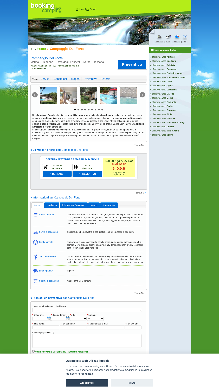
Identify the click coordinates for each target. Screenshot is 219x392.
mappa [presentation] (94, 205)
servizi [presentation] (37, 205)
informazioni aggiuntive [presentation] (73, 205)
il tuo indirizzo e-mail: (97, 324)
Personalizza (85, 373)
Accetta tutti (87, 382)
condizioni (60, 79)
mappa (75, 79)
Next (142, 95)
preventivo (90, 79)
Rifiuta (132, 382)
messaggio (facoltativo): (43, 332)
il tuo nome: (38, 324)
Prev (35, 95)
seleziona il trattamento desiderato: (49, 306)
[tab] (37, 205)
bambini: (91, 315)
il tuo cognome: (67, 324)
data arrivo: (38, 315)
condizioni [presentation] (52, 205)
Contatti (93, 9)
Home (82, 9)
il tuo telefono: (132, 324)
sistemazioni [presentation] (108, 205)
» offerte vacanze (162, 57)
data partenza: (58, 315)
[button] (132, 64)
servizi (45, 79)
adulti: (73, 315)
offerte (105, 79)
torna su (139, 145)
